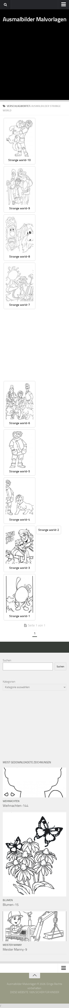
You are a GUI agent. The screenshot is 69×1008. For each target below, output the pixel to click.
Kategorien (9, 681)
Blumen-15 (11, 905)
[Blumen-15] (34, 854)
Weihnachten (11, 801)
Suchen (7, 660)
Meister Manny (12, 945)
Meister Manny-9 (15, 949)
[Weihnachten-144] (34, 782)
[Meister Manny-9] (34, 926)
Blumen (8, 900)
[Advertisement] (34, 65)
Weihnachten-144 (15, 806)
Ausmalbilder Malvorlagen (34, 19)
